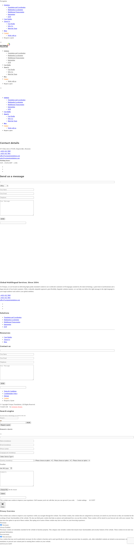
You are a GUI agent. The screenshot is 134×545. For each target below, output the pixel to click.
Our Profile (11, 24)
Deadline (3, 464)
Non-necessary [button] (4, 534)
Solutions (7, 5)
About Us (7, 21)
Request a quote (5, 425)
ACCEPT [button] (92, 500)
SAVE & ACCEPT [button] (6, 544)
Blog (5, 31)
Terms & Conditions (10, 391)
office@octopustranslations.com (10, 156)
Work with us (12, 35)
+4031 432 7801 (5, 153)
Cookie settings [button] (82, 500)
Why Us (10, 26)
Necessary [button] (3, 523)
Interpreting (11, 14)
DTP (9, 17)
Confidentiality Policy (10, 393)
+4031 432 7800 (5, 151)
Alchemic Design (16, 407)
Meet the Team (12, 28)
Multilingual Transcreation (16, 12)
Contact (6, 33)
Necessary (5, 525)
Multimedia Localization (15, 10)
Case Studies (8, 19)
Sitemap (6, 396)
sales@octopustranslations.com (10, 158)
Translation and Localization (16, 7)
